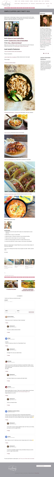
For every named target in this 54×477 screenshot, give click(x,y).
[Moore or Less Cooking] (6, 3)
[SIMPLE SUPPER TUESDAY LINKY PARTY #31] (30, 262)
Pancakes (33, 3)
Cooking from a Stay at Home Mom (18, 40)
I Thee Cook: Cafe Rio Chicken (9, 62)
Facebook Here (47, 38)
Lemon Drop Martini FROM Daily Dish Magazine (13, 51)
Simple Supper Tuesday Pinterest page (21, 46)
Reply (7, 322)
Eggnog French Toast (40, 3)
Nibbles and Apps (24, 3)
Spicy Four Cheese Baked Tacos (10, 159)
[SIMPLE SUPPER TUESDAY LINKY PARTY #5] (19, 262)
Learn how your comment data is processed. (26, 458)
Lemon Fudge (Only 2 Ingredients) (10, 57)
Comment (6, 300)
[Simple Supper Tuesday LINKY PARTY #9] (9, 262)
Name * (6, 310)
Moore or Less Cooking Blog (16, 38)
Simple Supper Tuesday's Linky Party (9, 275)
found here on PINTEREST (46, 40)
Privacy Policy (37, 473)
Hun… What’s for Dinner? (15, 43)
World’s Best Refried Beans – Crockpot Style (12, 112)
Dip (29, 3)
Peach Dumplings (7, 132)
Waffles (47, 3)
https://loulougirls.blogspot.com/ (24, 391)
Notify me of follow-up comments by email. (13, 298)
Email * (18, 310)
